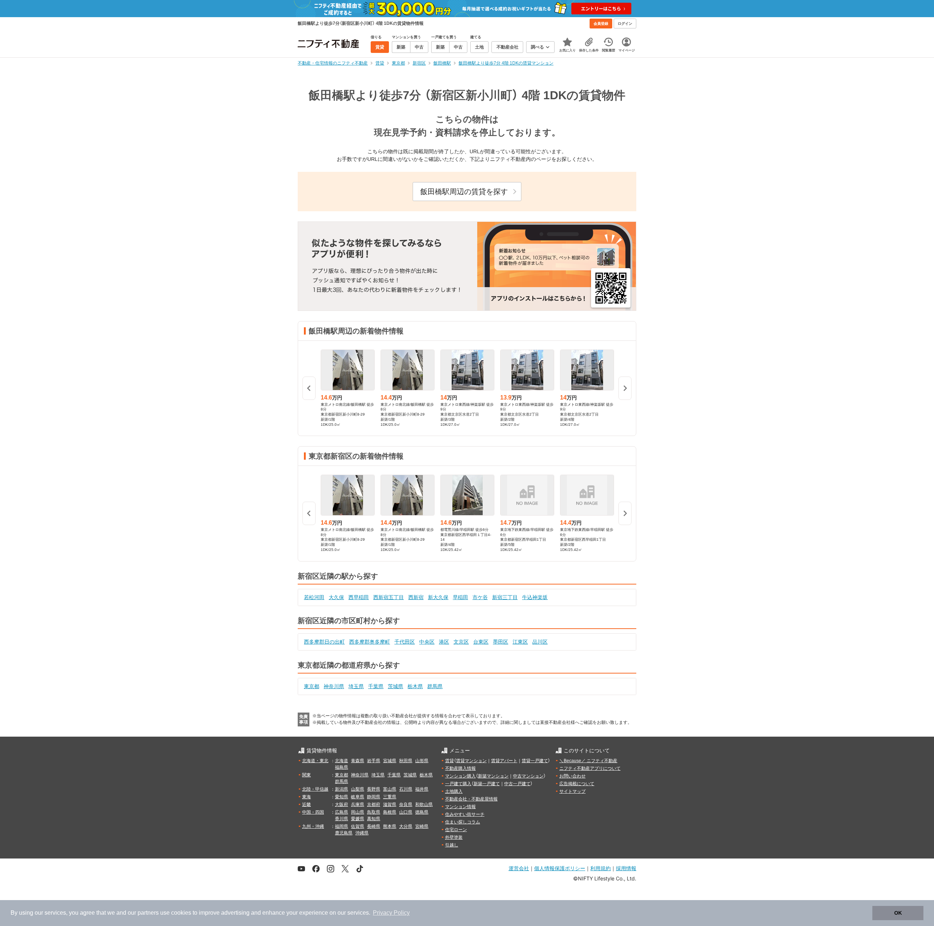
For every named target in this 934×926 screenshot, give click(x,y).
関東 (306, 775)
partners (148, 913)
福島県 (341, 767)
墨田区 (500, 642)
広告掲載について (576, 783)
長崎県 (373, 826)
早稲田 (460, 597)
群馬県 (435, 686)
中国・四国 (313, 812)
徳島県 (421, 812)
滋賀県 (389, 804)
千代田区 (404, 642)
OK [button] (898, 913)
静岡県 (373, 796)
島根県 (389, 812)
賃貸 (449, 760)
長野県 (373, 789)
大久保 (336, 597)
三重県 (389, 796)
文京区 (461, 642)
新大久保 (438, 597)
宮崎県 (421, 826)
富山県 (389, 789)
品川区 (540, 642)
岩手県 (373, 760)
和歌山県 (424, 804)
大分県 (405, 826)
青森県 (357, 760)
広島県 (341, 812)
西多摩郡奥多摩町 (369, 642)
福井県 (421, 789)
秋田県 (405, 760)
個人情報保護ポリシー (559, 868)
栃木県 (415, 686)
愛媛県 (357, 818)
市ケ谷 (480, 597)
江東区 (520, 642)
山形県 (421, 760)
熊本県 (389, 826)
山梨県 (357, 789)
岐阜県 (357, 796)
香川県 (341, 818)
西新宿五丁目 (388, 597)
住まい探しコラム (462, 822)
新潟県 (341, 789)
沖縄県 (361, 833)
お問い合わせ (572, 776)
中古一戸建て (517, 783)
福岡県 (341, 826)
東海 (306, 796)
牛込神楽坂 (535, 597)
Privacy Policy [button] (391, 913)
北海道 (341, 760)
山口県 (405, 812)
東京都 (311, 686)
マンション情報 (460, 806)
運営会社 (519, 868)
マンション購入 (460, 776)
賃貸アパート (504, 760)
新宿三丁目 (505, 597)
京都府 (373, 804)
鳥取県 (373, 812)
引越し (451, 845)
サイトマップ (572, 791)
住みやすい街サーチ (465, 814)
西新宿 (416, 597)
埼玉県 (356, 686)
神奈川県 (334, 686)
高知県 (373, 818)
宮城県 (389, 760)
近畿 (306, 804)
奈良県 (405, 804)
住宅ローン (456, 829)
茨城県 (395, 686)
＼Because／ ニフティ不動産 (588, 760)
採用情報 (626, 868)
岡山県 (357, 812)
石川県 (405, 789)
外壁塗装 (454, 837)
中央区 (427, 642)
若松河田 (314, 597)
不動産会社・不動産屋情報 (471, 799)
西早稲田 (358, 597)
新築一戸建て (487, 783)
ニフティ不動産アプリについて (590, 768)
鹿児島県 (343, 833)
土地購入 (454, 791)
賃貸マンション (471, 760)
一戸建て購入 (458, 783)
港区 (444, 642)
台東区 (481, 642)
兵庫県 (357, 804)
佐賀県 (357, 826)
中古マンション (528, 776)
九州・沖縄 (313, 826)
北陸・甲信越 (315, 789)
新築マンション (493, 776)
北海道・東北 (315, 760)
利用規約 (600, 868)
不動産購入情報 (460, 768)
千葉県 (375, 686)
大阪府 (341, 804)
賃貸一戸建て (535, 760)
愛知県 (341, 796)
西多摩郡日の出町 (324, 642)
